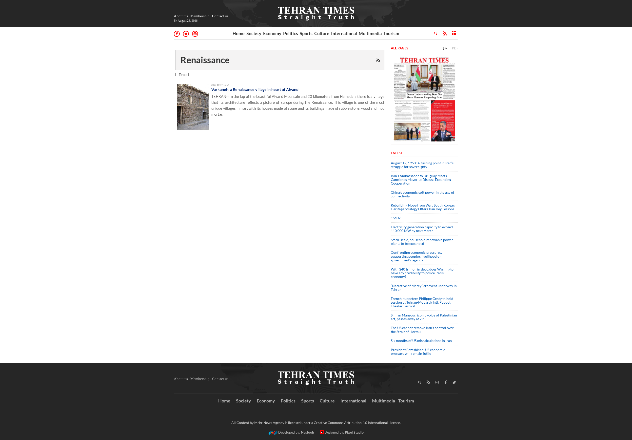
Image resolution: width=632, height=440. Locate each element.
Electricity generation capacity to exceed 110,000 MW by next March (422, 229)
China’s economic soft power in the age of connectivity (422, 194)
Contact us (220, 16)
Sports (306, 33)
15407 (396, 218)
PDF (455, 48)
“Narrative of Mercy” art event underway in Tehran (424, 288)
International (344, 33)
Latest (397, 153)
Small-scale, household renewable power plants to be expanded (422, 242)
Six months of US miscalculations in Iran (421, 340)
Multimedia (370, 33)
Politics (290, 33)
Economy (272, 33)
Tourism (391, 33)
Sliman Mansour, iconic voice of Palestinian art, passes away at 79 (424, 317)
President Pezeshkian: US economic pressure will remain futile (418, 352)
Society (253, 33)
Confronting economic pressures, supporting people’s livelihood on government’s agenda (416, 256)
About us (181, 16)
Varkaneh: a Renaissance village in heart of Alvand (254, 89)
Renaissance (205, 59)
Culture (321, 33)
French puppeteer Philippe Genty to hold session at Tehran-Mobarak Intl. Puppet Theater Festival (422, 302)
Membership (200, 16)
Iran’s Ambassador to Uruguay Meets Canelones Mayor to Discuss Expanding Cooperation (421, 180)
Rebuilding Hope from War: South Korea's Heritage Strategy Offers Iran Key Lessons (423, 207)
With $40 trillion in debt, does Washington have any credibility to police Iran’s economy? (423, 273)
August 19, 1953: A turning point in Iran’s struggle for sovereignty (422, 165)
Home (239, 33)
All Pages (399, 48)
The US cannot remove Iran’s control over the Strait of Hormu (422, 330)
